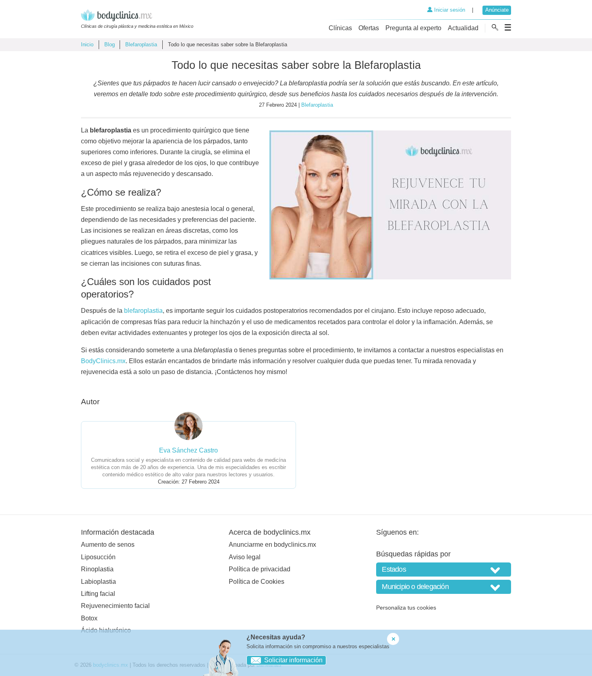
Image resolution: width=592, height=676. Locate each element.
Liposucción (98, 557)
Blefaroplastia (141, 44)
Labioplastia (98, 581)
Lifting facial (98, 593)
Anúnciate (497, 10)
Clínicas (340, 28)
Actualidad (463, 28)
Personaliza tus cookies (406, 607)
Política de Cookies (256, 581)
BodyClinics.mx (103, 361)
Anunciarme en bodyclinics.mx (272, 544)
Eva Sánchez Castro (188, 450)
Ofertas (368, 28)
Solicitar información (293, 660)
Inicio (87, 44)
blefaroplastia (143, 310)
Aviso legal (245, 557)
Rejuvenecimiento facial (115, 605)
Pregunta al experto (413, 28)
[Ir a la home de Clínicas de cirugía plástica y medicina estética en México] (137, 16)
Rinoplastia (97, 569)
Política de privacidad (259, 569)
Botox (89, 618)
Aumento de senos (108, 544)
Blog (109, 44)
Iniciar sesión (449, 10)
